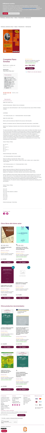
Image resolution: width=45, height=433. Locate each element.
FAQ (24, 404)
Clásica (15, 17)
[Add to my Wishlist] (26, 72)
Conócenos (25, 397)
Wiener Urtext (11, 81)
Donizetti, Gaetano (4, 331)
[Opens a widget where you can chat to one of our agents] (4, 431)
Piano (7, 71)
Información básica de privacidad (17, 418)
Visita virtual (25, 402)
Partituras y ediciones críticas (7, 17)
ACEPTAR (5, 13)
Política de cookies (26, 398)
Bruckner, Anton (4, 374)
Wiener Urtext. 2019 (7, 67)
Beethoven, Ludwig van (5, 250)
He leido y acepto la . (12, 418)
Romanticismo (21, 17)
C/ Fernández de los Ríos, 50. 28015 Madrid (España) (16, 399)
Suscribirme (21, 415)
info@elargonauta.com (16, 402)
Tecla (4, 71)
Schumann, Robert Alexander (21, 336)
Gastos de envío (26, 401)
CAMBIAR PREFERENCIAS (14, 13)
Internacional (28, 17)
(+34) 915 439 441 (15, 401)
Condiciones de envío (27, 400)
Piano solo (11, 71)
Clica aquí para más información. (29, 8)
